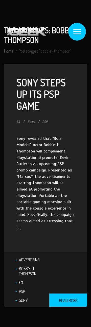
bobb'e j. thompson (27, 271)
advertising (29, 259)
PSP (45, 122)
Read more (68, 300)
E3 (18, 122)
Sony (23, 300)
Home (8, 51)
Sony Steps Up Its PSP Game (41, 94)
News (31, 122)
